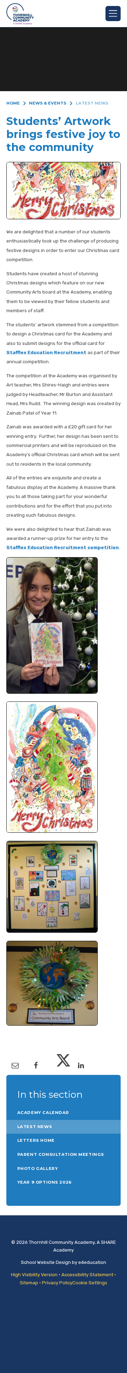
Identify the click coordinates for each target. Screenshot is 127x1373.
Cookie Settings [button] (89, 1282)
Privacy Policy (57, 1282)
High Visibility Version (34, 1274)
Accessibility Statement (87, 1274)
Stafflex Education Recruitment (46, 352)
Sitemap (29, 1282)
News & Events (47, 103)
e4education (92, 1262)
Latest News (92, 103)
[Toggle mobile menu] (113, 13)
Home (13, 103)
